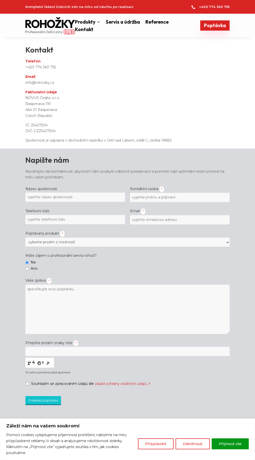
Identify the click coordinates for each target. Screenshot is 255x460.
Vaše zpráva (37, 280)
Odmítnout (192, 444)
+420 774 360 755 (214, 7)
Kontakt (84, 30)
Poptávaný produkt (44, 233)
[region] (127, 439)
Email (137, 211)
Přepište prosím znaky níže (50, 343)
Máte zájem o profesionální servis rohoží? (61, 255)
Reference (157, 22)
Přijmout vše (230, 444)
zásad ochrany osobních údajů (123, 383)
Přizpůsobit (155, 444)
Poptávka (215, 25)
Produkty (85, 22)
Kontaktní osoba (146, 189)
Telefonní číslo (37, 211)
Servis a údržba (123, 22)
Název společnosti (41, 189)
